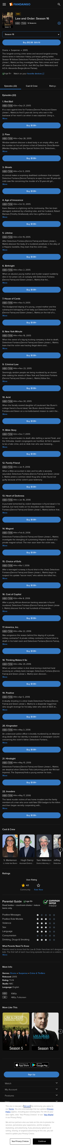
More (4, 118)
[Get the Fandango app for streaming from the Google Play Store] (40, 1065)
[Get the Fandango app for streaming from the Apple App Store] (22, 1065)
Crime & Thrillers (37, 973)
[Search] (59, 4)
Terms (11, 1109)
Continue (42, 1141)
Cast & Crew (31, 86)
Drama (13, 973)
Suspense (23, 973)
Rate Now (38, 889)
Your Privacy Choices (20, 1141)
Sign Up (31, 1074)
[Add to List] (59, 23)
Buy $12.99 (36, 42)
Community (25, 889)
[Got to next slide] (60, 849)
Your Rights (48, 1115)
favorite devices (34, 73)
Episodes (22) (10, 86)
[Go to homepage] (20, 4)
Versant (27, 1106)
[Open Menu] (4, 4)
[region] (31, 1124)
